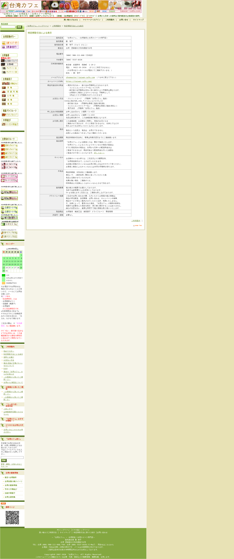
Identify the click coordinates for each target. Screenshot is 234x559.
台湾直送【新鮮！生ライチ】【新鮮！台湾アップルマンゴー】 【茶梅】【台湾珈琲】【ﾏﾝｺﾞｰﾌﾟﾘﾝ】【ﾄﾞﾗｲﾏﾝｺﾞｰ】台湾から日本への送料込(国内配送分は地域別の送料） (73, 16)
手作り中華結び (11, 489)
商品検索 (4, 24)
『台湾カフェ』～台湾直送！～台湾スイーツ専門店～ (27, 14)
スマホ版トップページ (81, 530)
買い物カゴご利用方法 (48, 532)
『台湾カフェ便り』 (14, 439)
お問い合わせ (102, 532)
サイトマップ (138, 20)
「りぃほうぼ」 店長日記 (15, 405)
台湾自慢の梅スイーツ (13, 481)
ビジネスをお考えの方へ (14, 426)
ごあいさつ (8, 409)
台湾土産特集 (10, 497)
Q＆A (5, 369)
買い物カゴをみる (71, 20)
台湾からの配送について (13, 382)
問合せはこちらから (105, 545)
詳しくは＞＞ (99, 153)
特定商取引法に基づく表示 (84, 532)
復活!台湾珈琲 (10, 477)
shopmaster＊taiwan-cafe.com (80, 77)
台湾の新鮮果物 (11, 485)
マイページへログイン (91, 20)
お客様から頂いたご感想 (14, 388)
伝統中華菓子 (10, 493)
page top (138, 225)
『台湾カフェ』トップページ (37, 26)
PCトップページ (63, 530)
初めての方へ (9, 351)
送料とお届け (9, 357)
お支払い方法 (9, 360)
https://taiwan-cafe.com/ (79, 81)
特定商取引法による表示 (13, 354)
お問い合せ (123, 20)
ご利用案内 (109, 20)
